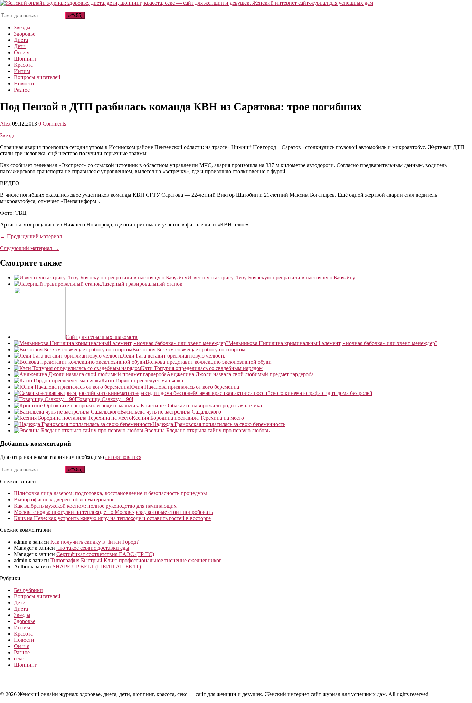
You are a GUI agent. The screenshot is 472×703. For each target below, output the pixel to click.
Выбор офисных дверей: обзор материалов (64, 499)
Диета (21, 40)
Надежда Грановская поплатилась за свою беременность (218, 424)
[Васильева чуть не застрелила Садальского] (67, 412)
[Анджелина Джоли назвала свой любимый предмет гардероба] (90, 374)
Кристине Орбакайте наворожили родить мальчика (201, 405)
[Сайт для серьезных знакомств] (40, 337)
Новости (24, 83)
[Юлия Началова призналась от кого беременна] (71, 387)
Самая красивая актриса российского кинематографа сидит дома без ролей (284, 393)
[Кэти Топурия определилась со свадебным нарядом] (77, 368)
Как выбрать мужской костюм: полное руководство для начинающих (95, 506)
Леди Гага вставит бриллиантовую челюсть (173, 356)
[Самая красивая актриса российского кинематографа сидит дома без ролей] (105, 393)
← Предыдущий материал (31, 236)
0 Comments (52, 124)
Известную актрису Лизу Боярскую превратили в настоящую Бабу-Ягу (271, 277)
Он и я (21, 52)
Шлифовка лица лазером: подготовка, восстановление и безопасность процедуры (110, 493)
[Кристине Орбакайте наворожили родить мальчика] (77, 405)
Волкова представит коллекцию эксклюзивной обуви (208, 362)
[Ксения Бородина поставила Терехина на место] (73, 418)
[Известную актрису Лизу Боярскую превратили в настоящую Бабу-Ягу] (100, 277)
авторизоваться (123, 457)
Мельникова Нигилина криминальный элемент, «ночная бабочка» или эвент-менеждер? (332, 343)
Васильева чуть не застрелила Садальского (170, 412)
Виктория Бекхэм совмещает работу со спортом (188, 349)
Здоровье (24, 34)
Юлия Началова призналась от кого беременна (184, 387)
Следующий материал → (29, 248)
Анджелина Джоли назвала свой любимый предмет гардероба (240, 374)
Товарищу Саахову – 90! (104, 399)
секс (19, 659)
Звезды (22, 27)
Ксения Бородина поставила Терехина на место (188, 418)
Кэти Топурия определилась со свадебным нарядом (202, 368)
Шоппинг (25, 59)
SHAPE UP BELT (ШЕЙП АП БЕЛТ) (97, 567)
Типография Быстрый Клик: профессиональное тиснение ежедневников (136, 560)
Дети (20, 46)
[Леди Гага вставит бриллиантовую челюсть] (68, 356)
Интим (22, 71)
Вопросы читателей (37, 77)
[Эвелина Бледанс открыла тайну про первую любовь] (79, 430)
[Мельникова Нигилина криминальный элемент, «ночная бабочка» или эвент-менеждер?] (121, 343)
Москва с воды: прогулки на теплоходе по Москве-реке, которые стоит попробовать (113, 512)
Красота (23, 65)
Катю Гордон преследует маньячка (142, 380)
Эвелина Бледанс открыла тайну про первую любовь (207, 430)
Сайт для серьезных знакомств (102, 337)
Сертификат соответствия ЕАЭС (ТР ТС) (105, 554)
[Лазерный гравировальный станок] (57, 284)
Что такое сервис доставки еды (92, 548)
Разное (22, 90)
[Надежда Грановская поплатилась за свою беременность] (83, 424)
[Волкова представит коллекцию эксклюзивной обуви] (79, 362)
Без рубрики (28, 590)
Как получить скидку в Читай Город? (94, 542)
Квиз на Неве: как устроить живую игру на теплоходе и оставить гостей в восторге (112, 518)
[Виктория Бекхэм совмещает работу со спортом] (73, 349)
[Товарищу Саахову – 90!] (45, 399)
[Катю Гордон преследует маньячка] (57, 380)
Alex (5, 124)
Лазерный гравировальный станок (141, 284)
